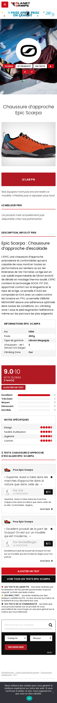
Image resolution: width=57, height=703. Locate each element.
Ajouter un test (13, 387)
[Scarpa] (28, 50)
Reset (49, 652)
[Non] (53, 692)
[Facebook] (32, 72)
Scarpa (9, 66)
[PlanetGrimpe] (20, 4)
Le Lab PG (28, 179)
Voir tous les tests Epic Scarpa (28, 579)
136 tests (40, 66)
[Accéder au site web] (51, 66)
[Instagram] (25, 72)
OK (29, 698)
